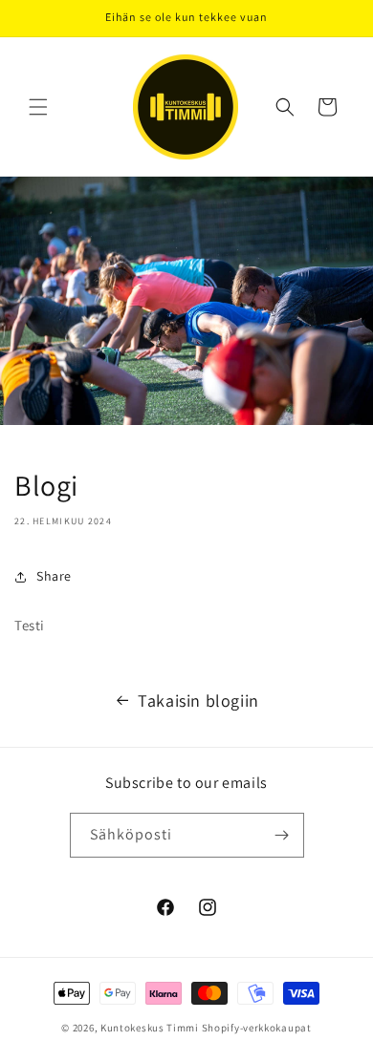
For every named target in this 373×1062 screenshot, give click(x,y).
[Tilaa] (282, 835)
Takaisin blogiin (198, 701)
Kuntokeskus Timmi (151, 1027)
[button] (38, 107)
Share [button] (54, 575)
